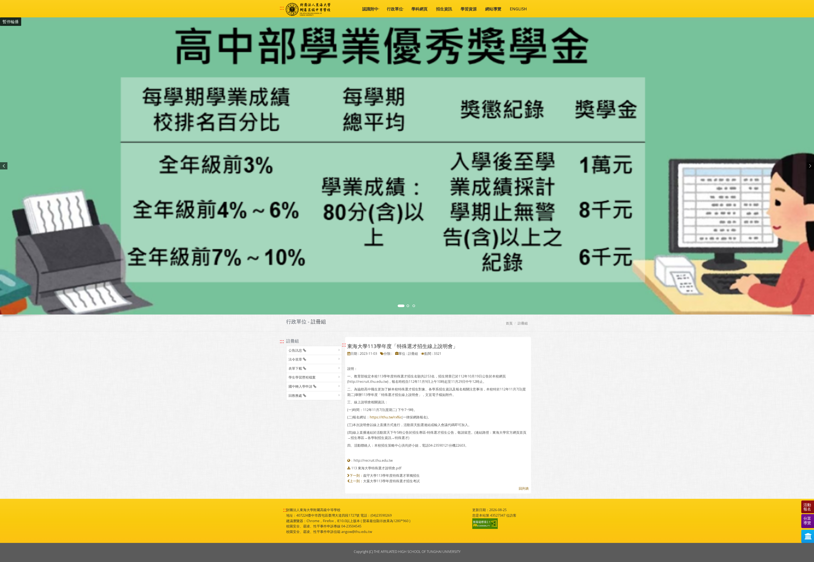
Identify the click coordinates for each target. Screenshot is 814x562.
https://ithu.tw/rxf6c (386, 417)
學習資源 (469, 9)
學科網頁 (419, 9)
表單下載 (296, 368)
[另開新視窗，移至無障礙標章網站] (485, 523)
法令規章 (296, 359)
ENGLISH (518, 9)
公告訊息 (296, 350)
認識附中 (370, 9)
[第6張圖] (414, 306)
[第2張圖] (401, 306)
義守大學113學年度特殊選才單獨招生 (391, 475)
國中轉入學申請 (301, 386)
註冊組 (523, 323)
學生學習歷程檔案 (302, 377)
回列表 (524, 488)
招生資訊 (444, 9)
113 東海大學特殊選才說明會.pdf (376, 468)
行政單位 (395, 9)
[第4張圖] (408, 306)
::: (282, 8)
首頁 (509, 323)
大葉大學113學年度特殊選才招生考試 (391, 481)
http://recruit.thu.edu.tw (373, 460)
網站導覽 (493, 9)
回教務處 (296, 395)
